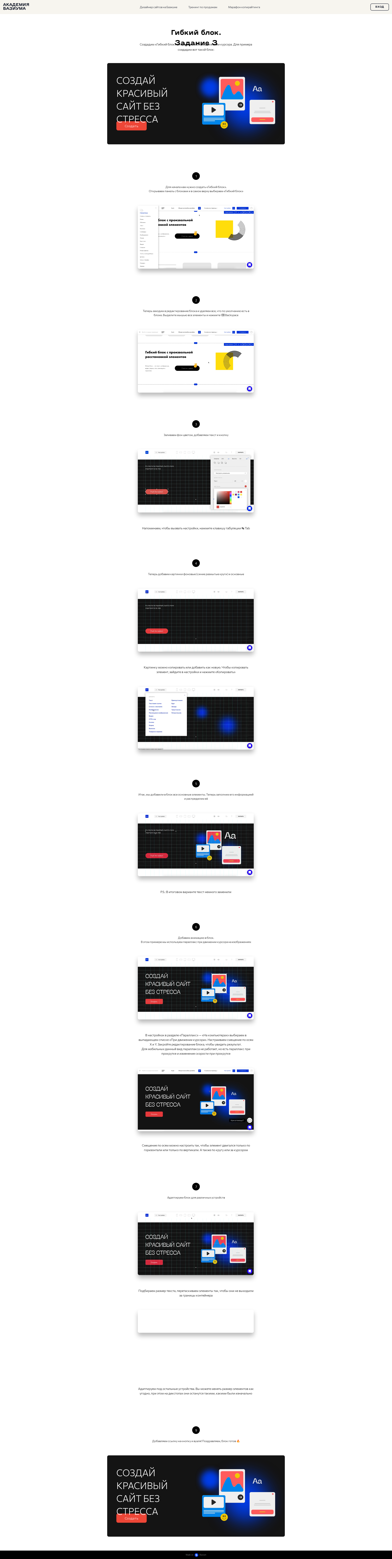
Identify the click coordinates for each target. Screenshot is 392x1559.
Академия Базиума (16, 7)
